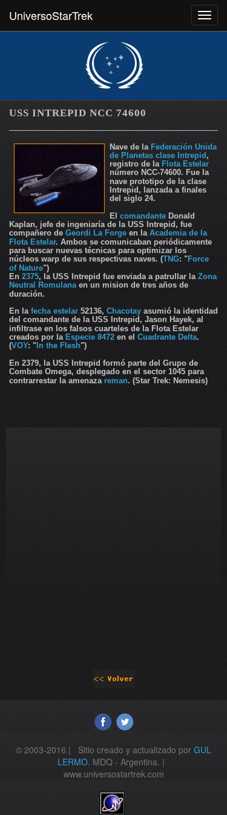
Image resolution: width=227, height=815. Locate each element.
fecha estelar (56, 310)
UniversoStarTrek (51, 15)
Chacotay (124, 310)
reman (116, 380)
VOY (20, 345)
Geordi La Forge (96, 232)
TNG (171, 258)
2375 (30, 276)
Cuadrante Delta (167, 337)
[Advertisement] (113, 541)
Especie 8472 (89, 337)
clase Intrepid (181, 155)
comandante (143, 215)
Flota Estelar (185, 163)
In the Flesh (58, 345)
